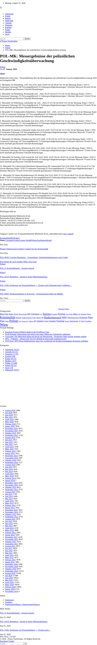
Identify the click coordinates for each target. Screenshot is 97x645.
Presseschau (25, 321)
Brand (16, 314)
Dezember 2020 (11, 564)
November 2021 (11, 539)
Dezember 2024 (11, 456)
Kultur (7, 30)
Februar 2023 (10, 505)
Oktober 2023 (10, 487)
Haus (75, 314)
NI (42, 317)
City (41, 314)
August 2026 (10, 410)
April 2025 (9, 447)
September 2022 (11, 517)
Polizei (7, 18)
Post (20, 321)
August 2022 (10, 519)
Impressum (9, 600)
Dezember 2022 (11, 510)
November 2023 (11, 485)
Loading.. (9, 602)
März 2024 (9, 476)
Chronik (8, 23)
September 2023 (11, 490)
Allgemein (9, 14)
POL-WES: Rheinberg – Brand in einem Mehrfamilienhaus (23, 621)
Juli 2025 (8, 440)
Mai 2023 (9, 499)
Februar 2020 (10, 587)
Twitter (11, 641)
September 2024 (11, 462)
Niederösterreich (52, 317)
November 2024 (11, 458)
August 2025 (10, 437)
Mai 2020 (9, 580)
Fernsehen (54, 314)
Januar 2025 (10, 453)
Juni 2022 (9, 523)
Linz (34, 318)
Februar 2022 (10, 533)
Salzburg (40, 321)
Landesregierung (27, 318)
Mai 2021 (9, 553)
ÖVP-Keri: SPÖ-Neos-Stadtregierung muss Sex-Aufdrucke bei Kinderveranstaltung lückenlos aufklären (46, 341)
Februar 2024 (10, 478)
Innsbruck (84, 314)
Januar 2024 (10, 480)
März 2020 (9, 585)
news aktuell (68, 234)
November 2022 (11, 512)
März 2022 (9, 530)
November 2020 (11, 566)
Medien (8, 32)
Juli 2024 (8, 467)
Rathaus (31, 321)
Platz (2, 321)
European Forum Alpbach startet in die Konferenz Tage (27, 332)
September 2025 (11, 435)
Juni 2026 (9, 415)
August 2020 (10, 573)
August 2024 (10, 465)
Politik (7, 16)
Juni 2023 (9, 496)
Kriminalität (4, 238)
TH (80, 321)
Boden (11, 314)
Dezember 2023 (11, 483)
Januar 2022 (10, 535)
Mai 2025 (9, 444)
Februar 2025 (10, 451)
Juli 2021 (8, 548)
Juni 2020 (9, 578)
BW (29, 314)
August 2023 (10, 492)
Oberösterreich (73, 317)
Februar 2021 (10, 560)
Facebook (4, 641)
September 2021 (11, 544)
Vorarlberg (88, 321)
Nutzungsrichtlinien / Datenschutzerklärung (22, 604)
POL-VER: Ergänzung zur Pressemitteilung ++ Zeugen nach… (25, 630)
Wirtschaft (9, 21)
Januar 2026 (10, 426)
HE (79, 314)
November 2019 (11, 591)
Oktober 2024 (10, 460)
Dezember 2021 (11, 537)
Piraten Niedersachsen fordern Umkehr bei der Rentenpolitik (24, 249)
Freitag (61, 313)
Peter (90, 317)
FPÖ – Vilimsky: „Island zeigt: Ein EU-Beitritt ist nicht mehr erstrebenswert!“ (36, 339)
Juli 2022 (8, 521)
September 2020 (11, 571)
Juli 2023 (8, 494)
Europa (47, 313)
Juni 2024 (9, 469)
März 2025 (9, 449)
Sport (7, 34)
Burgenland (23, 314)
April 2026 (9, 419)
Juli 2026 (8, 413)
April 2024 (9, 474)
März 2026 (9, 422)
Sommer (52, 321)
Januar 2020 (10, 589)
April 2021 (9, 555)
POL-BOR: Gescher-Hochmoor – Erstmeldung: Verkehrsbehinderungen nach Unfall (34, 257)
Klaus (89, 314)
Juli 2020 (8, 575)
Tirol (83, 321)
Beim (2, 314)
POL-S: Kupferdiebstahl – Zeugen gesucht (17, 613)
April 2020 (9, 582)
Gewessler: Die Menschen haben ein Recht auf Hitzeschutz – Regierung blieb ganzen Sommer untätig (45, 336)
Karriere (8, 27)
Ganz (67, 314)
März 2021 (9, 557)
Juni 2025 (9, 442)
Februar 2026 (10, 424)
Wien (4, 324)
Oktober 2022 (10, 514)
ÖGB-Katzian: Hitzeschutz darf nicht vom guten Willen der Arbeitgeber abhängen (37, 334)
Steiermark (74, 321)
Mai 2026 (9, 417)
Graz (71, 314)
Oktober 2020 (10, 569)
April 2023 (9, 501)
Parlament (83, 317)
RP (35, 321)
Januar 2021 (10, 562)
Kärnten (18, 318)
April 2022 (9, 528)
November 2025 (11, 431)
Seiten (46, 321)
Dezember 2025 (11, 428)
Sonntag (60, 321)
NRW (11, 238)
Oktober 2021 (10, 542)
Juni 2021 (9, 551)
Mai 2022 (9, 526)
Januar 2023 (10, 508)
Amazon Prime (63, 309)
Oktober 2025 (10, 433)
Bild (6, 314)
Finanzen (8, 25)
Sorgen (67, 321)
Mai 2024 (9, 471)
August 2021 (10, 546)
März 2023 (9, 503)
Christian (35, 314)
